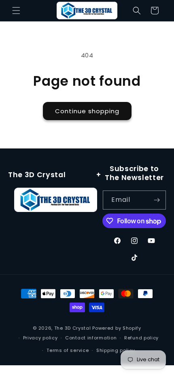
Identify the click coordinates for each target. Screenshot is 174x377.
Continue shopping (87, 111)
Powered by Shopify (116, 328)
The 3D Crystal (73, 328)
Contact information (91, 338)
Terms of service (68, 350)
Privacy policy (40, 338)
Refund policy (141, 338)
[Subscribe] (157, 200)
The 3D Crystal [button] (37, 175)
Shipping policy (115, 350)
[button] (16, 10)
